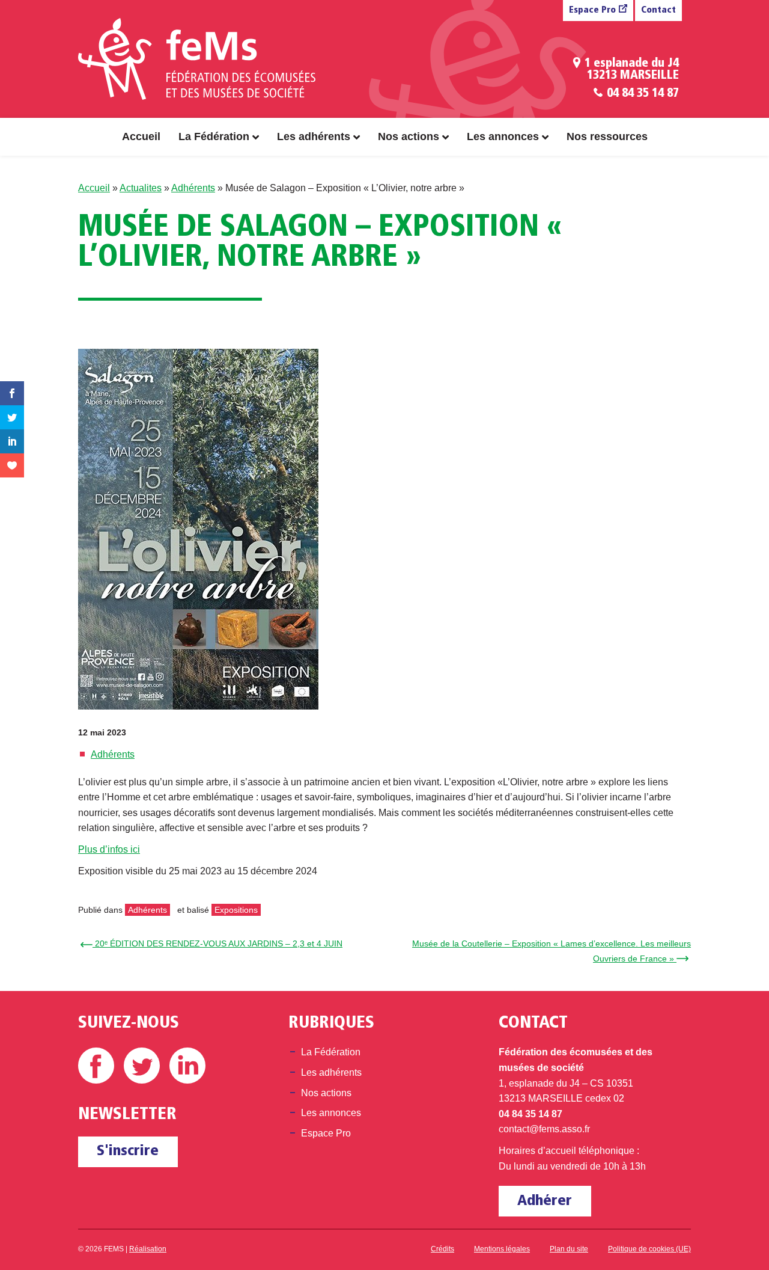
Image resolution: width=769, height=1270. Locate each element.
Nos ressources (607, 136)
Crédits (442, 1249)
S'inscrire (128, 1151)
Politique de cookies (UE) (649, 1249)
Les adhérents (313, 136)
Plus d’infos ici (109, 849)
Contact (658, 10)
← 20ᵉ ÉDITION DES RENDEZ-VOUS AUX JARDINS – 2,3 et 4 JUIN (213, 943)
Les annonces (503, 136)
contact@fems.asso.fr (544, 1129)
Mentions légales (502, 1249)
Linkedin (187, 1066)
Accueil (141, 136)
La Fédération (213, 136)
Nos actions (408, 136)
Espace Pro (592, 10)
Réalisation (147, 1249)
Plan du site (569, 1249)
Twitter (142, 1066)
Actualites (141, 188)
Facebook (96, 1066)
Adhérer (544, 1201)
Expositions (236, 910)
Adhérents (193, 188)
